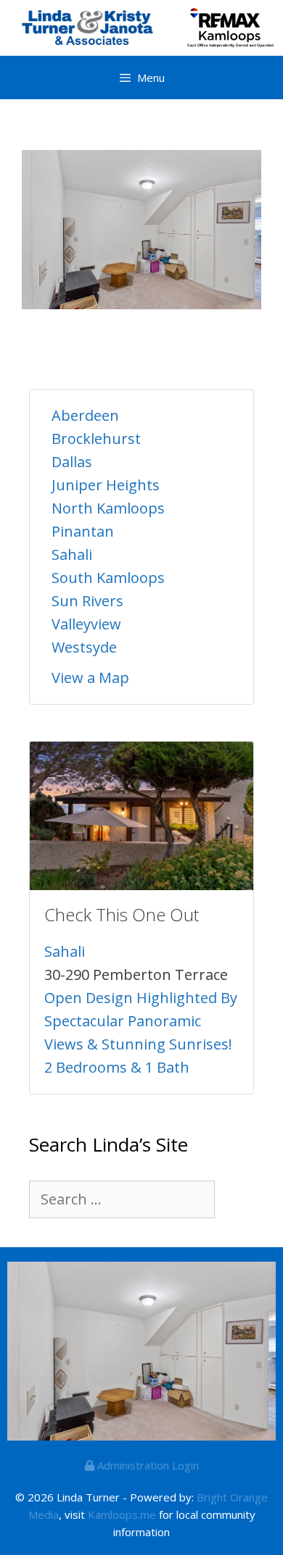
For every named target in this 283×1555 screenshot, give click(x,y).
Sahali (72, 554)
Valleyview (86, 624)
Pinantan (83, 531)
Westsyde (84, 647)
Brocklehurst (96, 438)
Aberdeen (85, 415)
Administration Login (146, 1465)
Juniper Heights (106, 485)
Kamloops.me (122, 1514)
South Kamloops (108, 577)
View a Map (90, 677)
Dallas (72, 461)
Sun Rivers (87, 601)
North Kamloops (108, 508)
